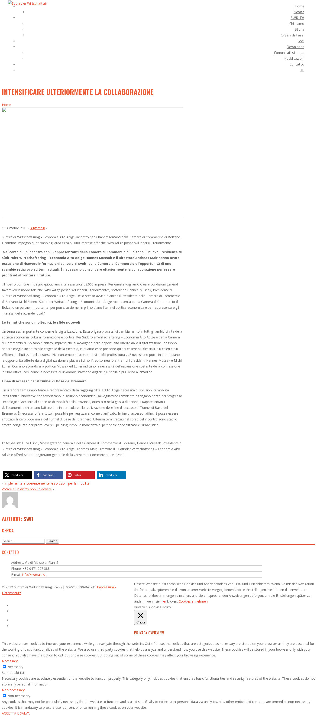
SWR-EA (297, 17)
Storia (299, 29)
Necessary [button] (10, 661)
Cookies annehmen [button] (193, 601)
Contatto (297, 64)
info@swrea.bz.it (34, 574)
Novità (299, 12)
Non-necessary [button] (13, 690)
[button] (17, 475)
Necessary (15, 667)
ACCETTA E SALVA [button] (16, 713)
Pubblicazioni (294, 58)
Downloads (295, 46)
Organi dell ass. (292, 35)
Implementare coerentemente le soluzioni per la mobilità (47, 483)
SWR (28, 519)
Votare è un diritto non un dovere (27, 489)
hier (163, 601)
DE (302, 70)
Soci (301, 41)
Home (299, 6)
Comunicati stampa (289, 52)
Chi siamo (296, 23)
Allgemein (37, 228)
